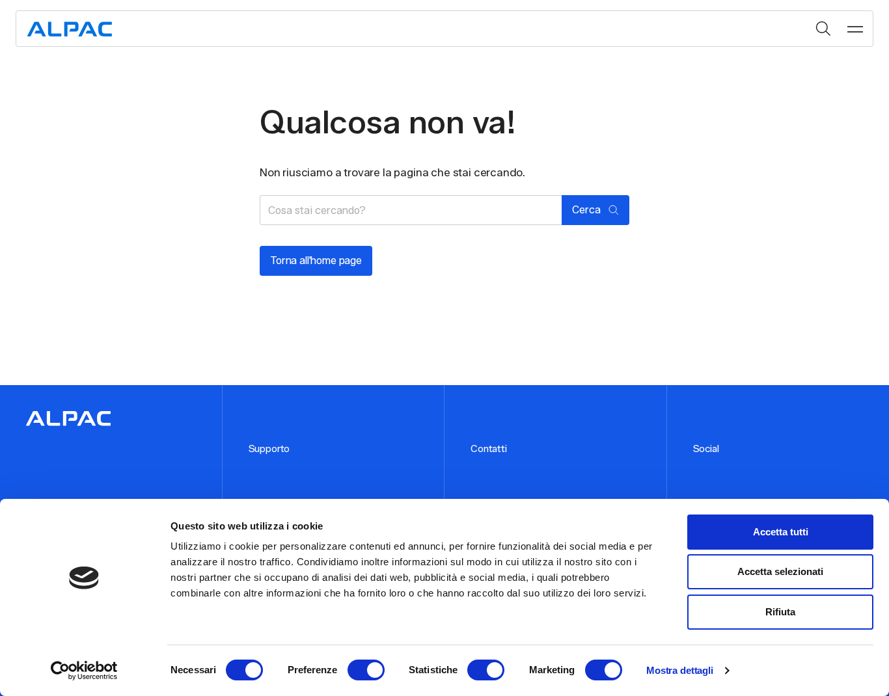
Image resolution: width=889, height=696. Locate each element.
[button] (855, 28)
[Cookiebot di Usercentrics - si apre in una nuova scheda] (84, 670)
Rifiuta (780, 611)
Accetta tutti (780, 531)
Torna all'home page (316, 260)
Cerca (823, 28)
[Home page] (69, 28)
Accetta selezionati (780, 571)
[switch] (366, 670)
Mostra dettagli (679, 670)
